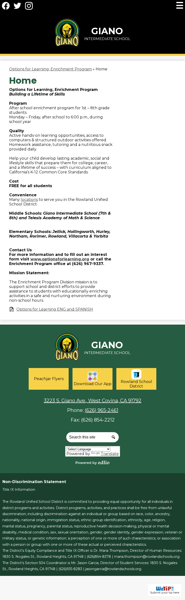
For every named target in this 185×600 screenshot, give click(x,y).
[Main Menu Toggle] (179, 5)
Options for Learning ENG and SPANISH (54, 309)
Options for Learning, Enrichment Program (50, 69)
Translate (110, 453)
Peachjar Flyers (49, 378)
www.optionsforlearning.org (59, 259)
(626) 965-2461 (101, 410)
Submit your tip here (164, 592)
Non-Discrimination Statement (34, 481)
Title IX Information (18, 489)
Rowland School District (136, 384)
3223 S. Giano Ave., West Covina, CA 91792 (92, 400)
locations (29, 199)
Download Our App (93, 384)
